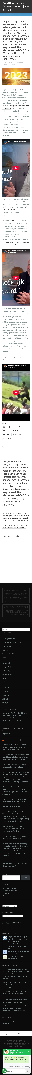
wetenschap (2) (7, 674)
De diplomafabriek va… (15, 941)
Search (4, 874)
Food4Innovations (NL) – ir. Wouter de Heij (13, 6)
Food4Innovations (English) (16, 740)
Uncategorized (9, 64)
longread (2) (6, 667)
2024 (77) (5, 695)
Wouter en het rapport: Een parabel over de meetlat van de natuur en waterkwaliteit (14, 985)
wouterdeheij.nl (10, 888)
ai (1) (4, 678)
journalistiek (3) (8, 663)
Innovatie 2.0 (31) (8, 654)
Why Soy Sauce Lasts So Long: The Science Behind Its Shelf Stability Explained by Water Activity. (14, 747)
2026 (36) (5, 687)
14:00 (12, 221)
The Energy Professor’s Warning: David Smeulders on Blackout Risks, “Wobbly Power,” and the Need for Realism (16, 757)
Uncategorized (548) (9, 639)
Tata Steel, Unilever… (15, 946)
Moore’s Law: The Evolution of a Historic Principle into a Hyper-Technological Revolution (13, 828)
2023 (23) (5, 699)
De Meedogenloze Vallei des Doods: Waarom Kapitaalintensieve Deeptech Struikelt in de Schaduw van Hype (15, 1008)
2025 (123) (5, 691)
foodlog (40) (6, 646)
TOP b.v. (7, 893)
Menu (27, 6)
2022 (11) (5, 703)
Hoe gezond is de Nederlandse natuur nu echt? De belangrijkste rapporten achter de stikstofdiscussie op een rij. (15, 993)
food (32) (5, 650)
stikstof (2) (6, 671)
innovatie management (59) (11, 642)
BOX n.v (7, 895)
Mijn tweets (6, 734)
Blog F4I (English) (11, 890)
